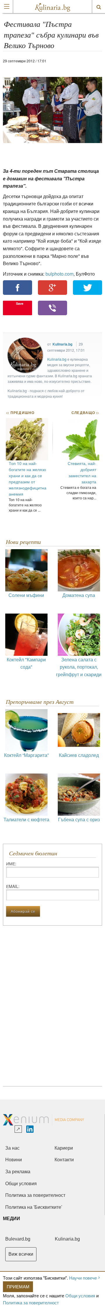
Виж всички (20, 1254)
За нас (12, 1148)
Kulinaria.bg (62, 344)
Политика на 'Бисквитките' (33, 1207)
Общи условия (80, 1295)
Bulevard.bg (17, 1238)
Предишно (20, 412)
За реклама (17, 1171)
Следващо (85, 412)
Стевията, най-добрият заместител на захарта (82, 472)
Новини (13, 1159)
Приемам (18, 1286)
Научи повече (83, 1278)
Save (19, 303)
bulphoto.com (60, 273)
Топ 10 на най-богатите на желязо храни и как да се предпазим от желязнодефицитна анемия (27, 478)
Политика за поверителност (31, 1302)
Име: (11, 863)
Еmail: (13, 886)
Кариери (64, 1148)
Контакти (64, 1159)
